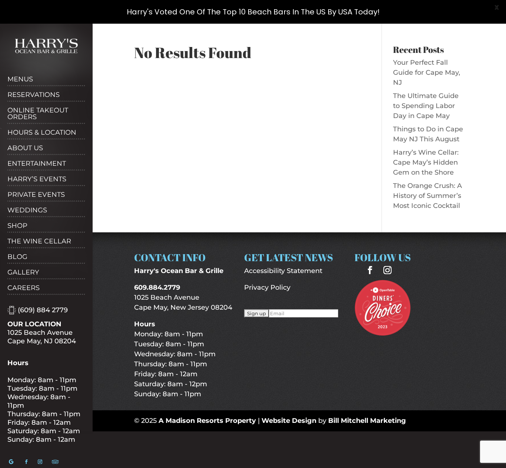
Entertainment (36, 164)
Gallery (23, 272)
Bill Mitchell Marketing (367, 421)
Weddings (27, 210)
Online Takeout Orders (37, 114)
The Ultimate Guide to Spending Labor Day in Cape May (426, 106)
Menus (20, 79)
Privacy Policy (267, 287)
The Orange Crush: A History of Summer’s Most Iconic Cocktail (427, 196)
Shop (17, 226)
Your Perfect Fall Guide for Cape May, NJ (426, 72)
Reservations (33, 95)
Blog (17, 257)
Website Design (289, 421)
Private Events (36, 195)
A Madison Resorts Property (207, 421)
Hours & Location (41, 133)
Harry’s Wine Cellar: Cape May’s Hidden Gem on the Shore (426, 162)
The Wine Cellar (39, 241)
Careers (23, 288)
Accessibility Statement (283, 271)
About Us (25, 148)
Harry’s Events (36, 179)
